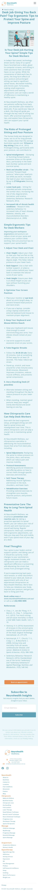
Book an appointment (19, 682)
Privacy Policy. (28, 738)
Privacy (4, 885)
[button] (34, 3)
